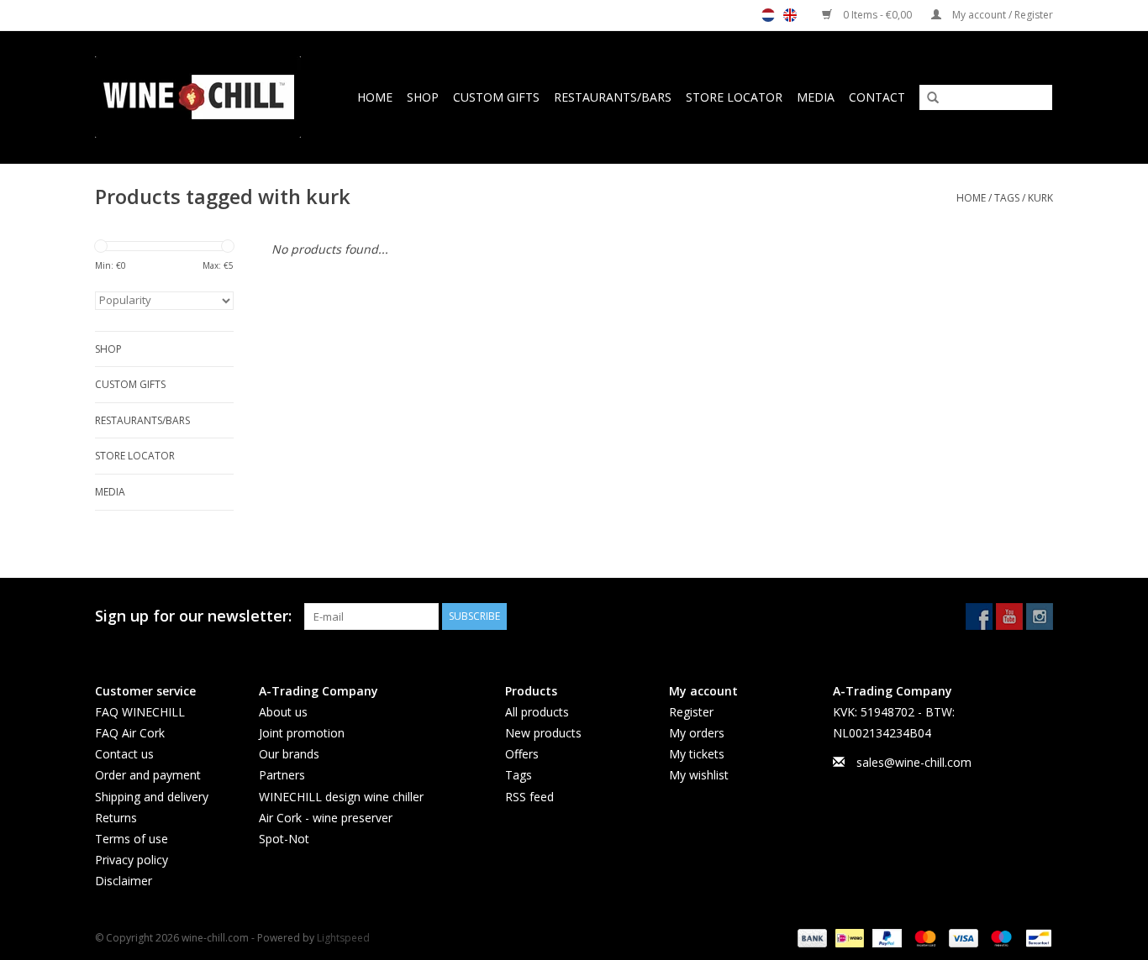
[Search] (927, 98)
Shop (423, 97)
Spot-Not (284, 839)
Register (691, 712)
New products (543, 733)
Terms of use (131, 839)
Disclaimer (123, 881)
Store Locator (734, 97)
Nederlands (768, 15)
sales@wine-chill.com (914, 762)
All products (537, 712)
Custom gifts (496, 97)
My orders (696, 733)
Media (816, 97)
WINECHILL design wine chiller (341, 797)
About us (283, 712)
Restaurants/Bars (612, 97)
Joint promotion (302, 733)
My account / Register (1001, 15)
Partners (282, 775)
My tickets (696, 754)
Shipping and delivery (151, 797)
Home (374, 97)
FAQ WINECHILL (140, 712)
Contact (877, 97)
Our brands (289, 754)
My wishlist (699, 775)
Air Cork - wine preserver (325, 818)
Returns (116, 818)
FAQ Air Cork (130, 733)
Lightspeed (343, 938)
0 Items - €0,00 (877, 15)
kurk (1040, 198)
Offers (522, 754)
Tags (1006, 198)
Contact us (124, 754)
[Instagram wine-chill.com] (1039, 616)
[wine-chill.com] (204, 97)
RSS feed (529, 797)
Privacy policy (131, 860)
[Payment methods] (810, 938)
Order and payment (148, 775)
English (790, 15)
